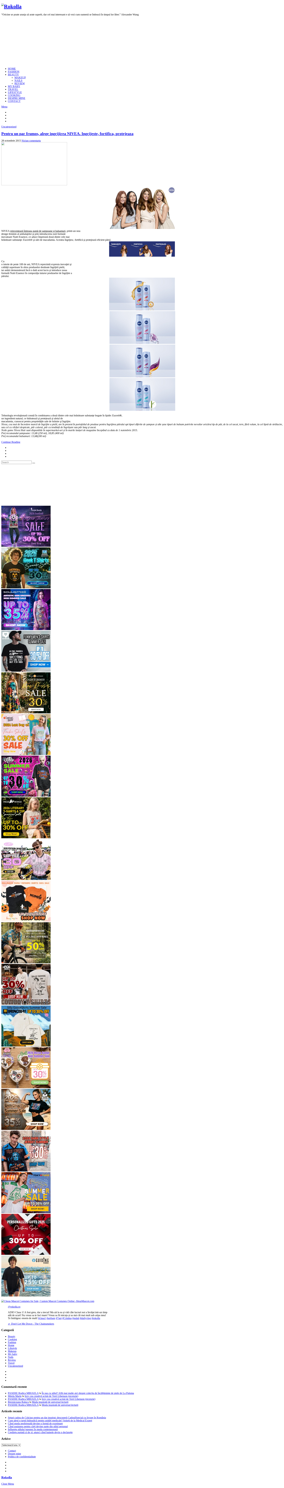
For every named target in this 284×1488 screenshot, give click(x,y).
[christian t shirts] (26, 1295)
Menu (4, 106)
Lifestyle (12, 1348)
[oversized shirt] (26, 712)
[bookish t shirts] (26, 837)
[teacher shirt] (26, 754)
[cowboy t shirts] (26, 1004)
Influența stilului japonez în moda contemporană (33, 1429)
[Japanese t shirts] (26, 1212)
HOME (12, 68)
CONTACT (14, 101)
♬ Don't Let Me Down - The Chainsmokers (31, 1323)
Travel (11, 1363)
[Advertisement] (142, 42)
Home (11, 1345)
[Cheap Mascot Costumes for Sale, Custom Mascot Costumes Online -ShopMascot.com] (47, 1301)
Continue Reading (10, 442)
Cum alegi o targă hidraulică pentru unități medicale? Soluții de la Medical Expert (50, 1420)
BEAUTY (13, 74)
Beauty (11, 1336)
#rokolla (96, 1318)
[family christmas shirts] (26, 920)
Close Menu (7, 1483)
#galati (75, 1318)
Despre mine (14, 1453)
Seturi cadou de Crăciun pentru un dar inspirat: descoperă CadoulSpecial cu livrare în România (57, 1417)
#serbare (51, 1318)
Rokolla (6, 1477)
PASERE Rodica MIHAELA (23, 1393)
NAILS (18, 80)
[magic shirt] (26, 545)
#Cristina (67, 1318)
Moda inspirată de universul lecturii (50, 1402)
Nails (10, 1357)
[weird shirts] (26, 795)
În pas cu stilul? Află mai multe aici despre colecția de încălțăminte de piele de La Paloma (88, 1393)
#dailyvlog (85, 1318)
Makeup (12, 1351)
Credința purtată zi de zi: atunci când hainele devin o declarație (40, 1432)
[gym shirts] (26, 1129)
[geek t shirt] (26, 587)
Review (12, 1360)
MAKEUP (20, 77)
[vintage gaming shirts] (26, 1170)
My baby (12, 1354)
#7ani (59, 1318)
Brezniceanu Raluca (18, 1402)
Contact (12, 1450)
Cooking (12, 1339)
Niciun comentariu (31, 140)
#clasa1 (42, 1318)
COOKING (14, 95)
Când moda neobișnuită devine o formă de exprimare (35, 1423)
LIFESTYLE (15, 92)
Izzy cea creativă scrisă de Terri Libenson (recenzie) (51, 1396)
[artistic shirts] (26, 629)
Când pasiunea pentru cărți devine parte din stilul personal (38, 1426)
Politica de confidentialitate (22, 1456)
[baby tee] (26, 879)
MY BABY (14, 86)
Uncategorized (8, 126)
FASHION (13, 71)
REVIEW (19, 83)
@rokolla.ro (14, 1306)
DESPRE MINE (16, 98)
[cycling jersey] (26, 962)
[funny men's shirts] (26, 670)
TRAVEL (13, 89)
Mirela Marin (15, 1396)
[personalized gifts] (26, 1254)
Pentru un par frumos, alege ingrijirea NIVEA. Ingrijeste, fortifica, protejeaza (67, 134)
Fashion (12, 1342)
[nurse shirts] (26, 1087)
